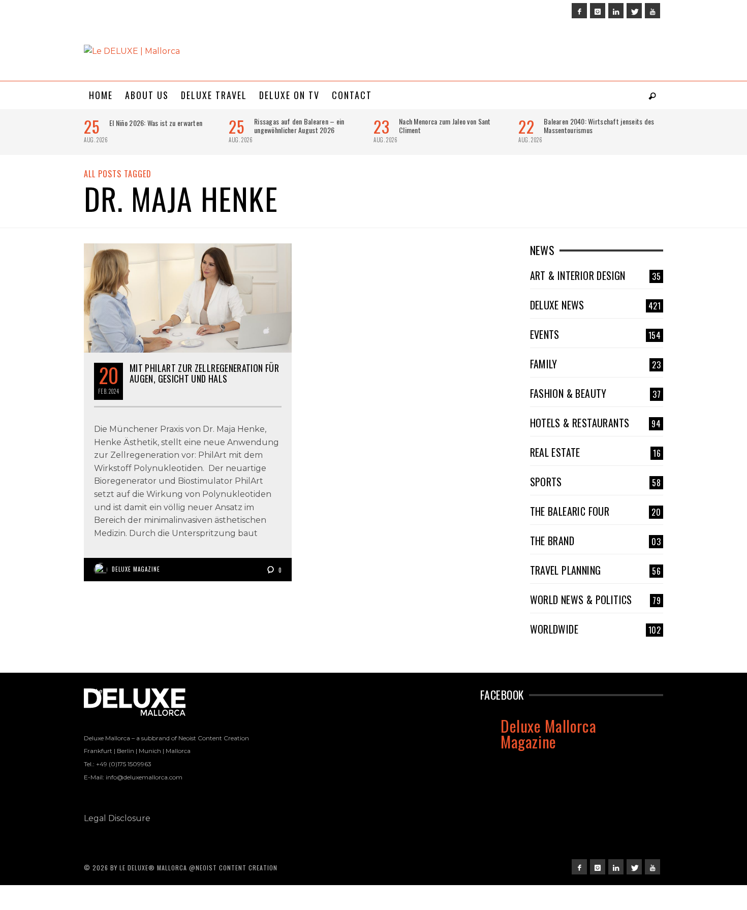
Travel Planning (595, 570)
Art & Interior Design (595, 275)
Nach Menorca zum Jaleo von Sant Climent (445, 125)
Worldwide (595, 629)
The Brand (595, 540)
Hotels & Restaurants (595, 422)
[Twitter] (634, 10)
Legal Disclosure (117, 818)
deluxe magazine (136, 569)
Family (595, 363)
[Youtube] (652, 10)
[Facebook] (579, 10)
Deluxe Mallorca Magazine (548, 733)
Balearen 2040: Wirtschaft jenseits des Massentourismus (599, 125)
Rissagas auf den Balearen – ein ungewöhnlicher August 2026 (299, 125)
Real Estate (595, 452)
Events (595, 334)
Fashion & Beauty (595, 393)
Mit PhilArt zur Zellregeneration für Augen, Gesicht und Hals (204, 373)
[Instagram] (597, 10)
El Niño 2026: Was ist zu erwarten (155, 122)
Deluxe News (595, 304)
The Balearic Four (595, 511)
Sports (595, 481)
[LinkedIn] (616, 10)
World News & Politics (595, 599)
